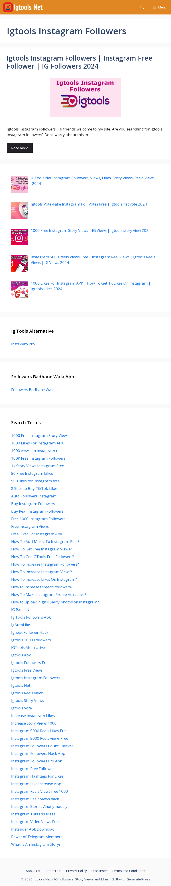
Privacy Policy (76, 870)
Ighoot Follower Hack (29, 632)
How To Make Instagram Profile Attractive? (48, 594)
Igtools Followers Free (30, 662)
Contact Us (53, 870)
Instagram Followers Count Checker (42, 745)
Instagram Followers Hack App (38, 753)
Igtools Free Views (27, 670)
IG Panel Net (22, 609)
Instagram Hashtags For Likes (37, 776)
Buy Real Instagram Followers (37, 511)
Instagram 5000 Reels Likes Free (39, 730)
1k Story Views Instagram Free (37, 465)
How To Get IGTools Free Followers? (42, 556)
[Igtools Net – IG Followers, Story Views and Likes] (22, 7)
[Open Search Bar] (142, 7)
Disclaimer (99, 870)
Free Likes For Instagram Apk (36, 533)
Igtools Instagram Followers (35, 677)
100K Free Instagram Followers (38, 458)
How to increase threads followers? (41, 586)
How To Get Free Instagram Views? (41, 549)
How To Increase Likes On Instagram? (44, 579)
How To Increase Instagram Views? (41, 571)
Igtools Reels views (27, 692)
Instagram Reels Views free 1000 (39, 791)
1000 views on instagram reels (37, 450)
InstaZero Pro (23, 343)
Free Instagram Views (30, 526)
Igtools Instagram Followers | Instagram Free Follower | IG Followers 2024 (79, 62)
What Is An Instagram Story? (36, 844)
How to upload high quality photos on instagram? (55, 602)
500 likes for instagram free (35, 480)
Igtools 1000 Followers (31, 639)
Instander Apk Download (33, 829)
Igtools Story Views (27, 700)
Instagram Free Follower (32, 768)
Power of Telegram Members (36, 836)
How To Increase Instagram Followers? (45, 564)
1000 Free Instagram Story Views (40, 435)
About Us (33, 870)
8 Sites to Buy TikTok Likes (34, 488)
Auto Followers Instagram (34, 496)
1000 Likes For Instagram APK (37, 443)
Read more (19, 148)
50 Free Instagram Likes (32, 473)
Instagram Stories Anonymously (39, 806)
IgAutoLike (20, 624)
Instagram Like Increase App (36, 783)
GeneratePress (138, 879)
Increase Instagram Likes (33, 715)
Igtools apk (21, 655)
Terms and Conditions (128, 870)
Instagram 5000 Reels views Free (39, 738)
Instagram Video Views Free (35, 821)
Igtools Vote (21, 708)
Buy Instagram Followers (33, 503)
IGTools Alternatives (29, 647)
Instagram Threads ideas (33, 814)
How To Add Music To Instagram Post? (45, 541)
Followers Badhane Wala (33, 389)
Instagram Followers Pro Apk (36, 761)
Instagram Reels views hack (35, 798)
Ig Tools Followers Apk (31, 617)
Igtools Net (20, 685)
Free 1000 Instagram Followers (38, 518)
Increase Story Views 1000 (34, 723)
